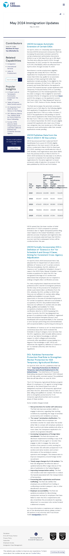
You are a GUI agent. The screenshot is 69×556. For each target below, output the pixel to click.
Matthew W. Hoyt (12, 49)
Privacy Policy (7, 538)
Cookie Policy (35, 553)
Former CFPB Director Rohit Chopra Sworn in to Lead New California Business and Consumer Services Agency (14, 127)
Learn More (14, 148)
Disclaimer (6, 533)
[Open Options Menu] (64, 14)
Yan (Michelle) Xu (12, 51)
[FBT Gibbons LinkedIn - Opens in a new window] (36, 534)
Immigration (11, 64)
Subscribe (6, 540)
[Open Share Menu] (60, 14)
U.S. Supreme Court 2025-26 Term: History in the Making (14, 109)
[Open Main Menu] (64, 4)
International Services (11, 68)
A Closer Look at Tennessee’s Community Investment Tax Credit (13, 96)
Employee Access (8, 543)
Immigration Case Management (12, 545)
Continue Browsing (57, 552)
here (60, 96)
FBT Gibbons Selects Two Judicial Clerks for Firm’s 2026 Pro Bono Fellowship (14, 116)
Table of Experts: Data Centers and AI (14, 103)
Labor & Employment (11, 72)
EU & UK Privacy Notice (10, 536)
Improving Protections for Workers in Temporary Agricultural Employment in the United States (43, 370)
